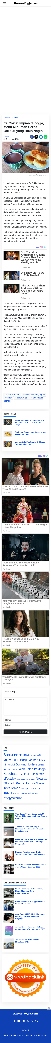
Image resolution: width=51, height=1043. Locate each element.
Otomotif (9, 783)
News (40, 778)
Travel (8, 792)
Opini (45, 779)
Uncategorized (22, 793)
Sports (28, 788)
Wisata (35, 793)
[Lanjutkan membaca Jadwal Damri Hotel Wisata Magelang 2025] (9, 943)
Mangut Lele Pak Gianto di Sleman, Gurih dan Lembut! (30, 443)
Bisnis (18, 755)
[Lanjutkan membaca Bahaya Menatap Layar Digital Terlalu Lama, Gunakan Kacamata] (9, 856)
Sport (22, 788)
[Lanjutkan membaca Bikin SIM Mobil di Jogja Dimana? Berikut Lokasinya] (9, 905)
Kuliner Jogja (21, 398)
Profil (34, 784)
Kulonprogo (37, 773)
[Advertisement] (25, 31)
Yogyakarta (13, 798)
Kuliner (15, 118)
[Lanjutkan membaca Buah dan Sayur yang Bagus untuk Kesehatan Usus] (8, 434)
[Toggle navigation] (4, 3)
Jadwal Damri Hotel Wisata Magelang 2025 (27, 940)
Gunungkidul (24, 764)
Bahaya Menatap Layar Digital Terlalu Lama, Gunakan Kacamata (30, 853)
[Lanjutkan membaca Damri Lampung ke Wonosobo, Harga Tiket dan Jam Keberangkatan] (9, 893)
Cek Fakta (33, 755)
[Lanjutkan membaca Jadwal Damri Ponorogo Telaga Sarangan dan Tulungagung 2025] (9, 931)
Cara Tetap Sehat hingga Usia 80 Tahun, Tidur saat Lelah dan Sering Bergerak (31, 816)
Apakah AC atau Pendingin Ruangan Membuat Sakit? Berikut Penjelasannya (30, 829)
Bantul (9, 755)
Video (30, 793)
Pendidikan (23, 783)
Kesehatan (11, 773)
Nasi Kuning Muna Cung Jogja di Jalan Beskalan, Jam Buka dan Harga (29, 422)
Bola (26, 755)
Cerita (32, 759)
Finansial (9, 764)
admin (6, 136)
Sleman (14, 788)
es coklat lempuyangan (34, 395)
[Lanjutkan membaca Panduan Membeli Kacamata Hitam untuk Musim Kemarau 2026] (9, 869)
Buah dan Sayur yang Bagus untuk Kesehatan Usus (30, 433)
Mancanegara (20, 779)
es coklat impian (12, 395)
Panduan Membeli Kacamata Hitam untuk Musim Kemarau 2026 (30, 866)
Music (33, 779)
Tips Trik (36, 788)
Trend (14, 793)
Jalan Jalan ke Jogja (32, 769)
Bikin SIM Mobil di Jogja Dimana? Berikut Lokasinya (30, 902)
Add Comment (25, 732)
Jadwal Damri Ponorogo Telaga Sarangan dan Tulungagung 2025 (30, 928)
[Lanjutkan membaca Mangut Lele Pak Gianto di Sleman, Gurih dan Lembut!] (8, 444)
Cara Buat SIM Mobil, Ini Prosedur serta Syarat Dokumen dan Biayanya (30, 916)
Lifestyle (9, 778)
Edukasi (41, 760)
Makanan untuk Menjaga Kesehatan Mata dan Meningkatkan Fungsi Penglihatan (31, 841)
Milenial (28, 779)
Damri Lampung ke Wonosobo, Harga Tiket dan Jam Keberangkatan (29, 891)
